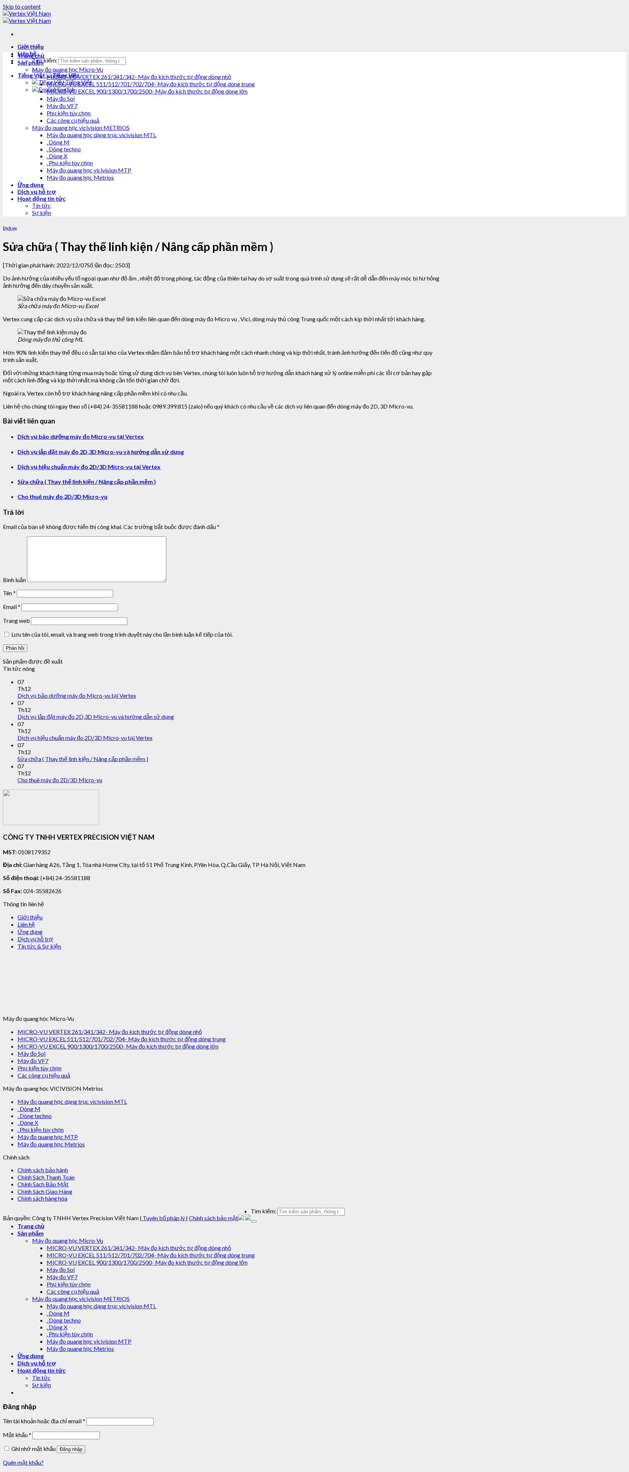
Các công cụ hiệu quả (73, 120)
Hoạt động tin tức (41, 198)
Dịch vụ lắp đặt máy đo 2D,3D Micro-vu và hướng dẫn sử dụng (100, 451)
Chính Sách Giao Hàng (44, 1191)
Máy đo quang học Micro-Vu (67, 69)
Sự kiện (41, 212)
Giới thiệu (30, 46)
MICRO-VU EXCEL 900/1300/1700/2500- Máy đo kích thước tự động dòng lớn (147, 91)
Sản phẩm (30, 62)
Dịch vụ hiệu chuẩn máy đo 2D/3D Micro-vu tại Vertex (89, 466)
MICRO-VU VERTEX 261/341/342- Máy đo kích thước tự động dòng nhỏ (139, 76)
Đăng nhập (71, 1449)
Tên (9, 592)
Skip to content (22, 6)
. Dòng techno (64, 149)
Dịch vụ (10, 228)
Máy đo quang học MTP (47, 1136)
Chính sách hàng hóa (42, 1198)
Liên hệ (26, 924)
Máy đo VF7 (62, 105)
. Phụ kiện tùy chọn (70, 162)
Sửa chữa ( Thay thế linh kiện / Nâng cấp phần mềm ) (86, 481)
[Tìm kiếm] (254, 1221)
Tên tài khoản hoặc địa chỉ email (44, 1420)
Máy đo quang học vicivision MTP (89, 170)
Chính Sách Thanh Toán (46, 1177)
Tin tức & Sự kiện (39, 946)
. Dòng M (58, 142)
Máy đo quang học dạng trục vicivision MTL (101, 134)
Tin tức (41, 205)
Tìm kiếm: (45, 60)
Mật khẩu (17, 1434)
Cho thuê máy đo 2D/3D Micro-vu (62, 496)
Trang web (16, 620)
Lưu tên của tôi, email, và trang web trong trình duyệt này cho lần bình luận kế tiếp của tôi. (122, 634)
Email (11, 606)
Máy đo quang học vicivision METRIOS (81, 127)
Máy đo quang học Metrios (80, 177)
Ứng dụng (30, 184)
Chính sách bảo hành (42, 1169)
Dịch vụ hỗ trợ (36, 191)
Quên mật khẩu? (23, 1462)
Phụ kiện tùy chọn (69, 113)
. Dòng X (57, 155)
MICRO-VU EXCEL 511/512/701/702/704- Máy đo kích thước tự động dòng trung (151, 83)
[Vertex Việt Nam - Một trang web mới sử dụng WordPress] (27, 17)
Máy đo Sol (61, 98)
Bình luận (14, 579)
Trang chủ (30, 55)
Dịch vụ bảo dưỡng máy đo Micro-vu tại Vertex (80, 436)
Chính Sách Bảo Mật (42, 1184)
